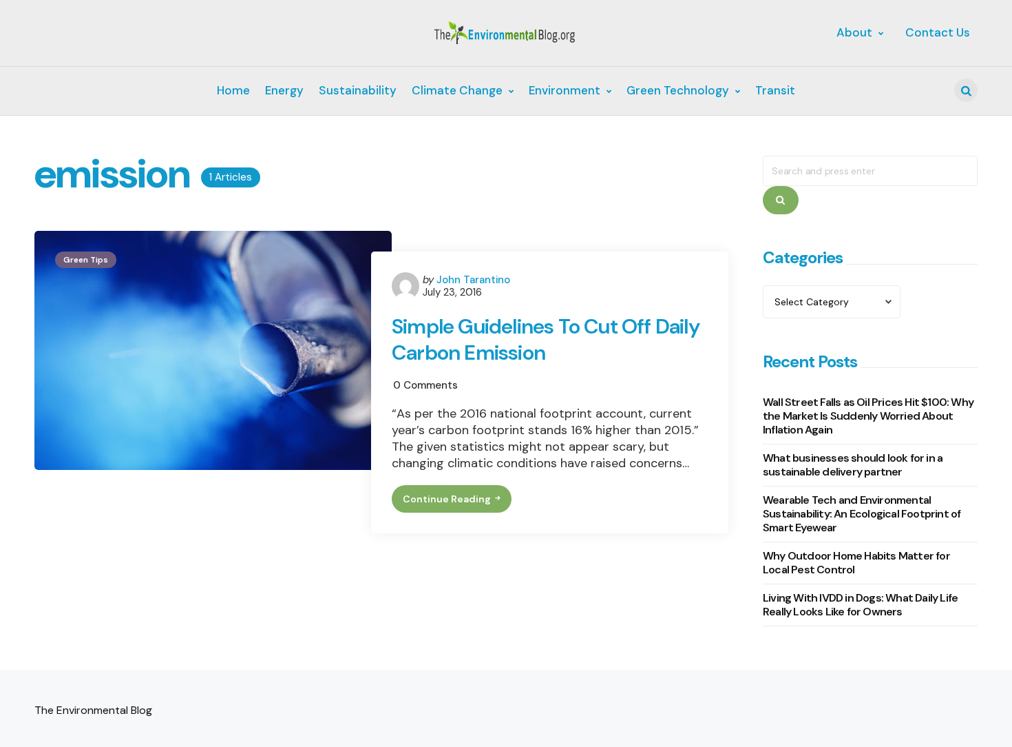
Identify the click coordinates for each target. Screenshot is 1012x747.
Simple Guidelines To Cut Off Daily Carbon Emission (545, 339)
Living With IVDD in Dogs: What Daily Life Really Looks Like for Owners (860, 605)
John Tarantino (473, 280)
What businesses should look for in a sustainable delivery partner (852, 465)
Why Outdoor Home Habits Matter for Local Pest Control (856, 563)
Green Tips (85, 259)
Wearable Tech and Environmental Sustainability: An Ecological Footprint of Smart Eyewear (861, 514)
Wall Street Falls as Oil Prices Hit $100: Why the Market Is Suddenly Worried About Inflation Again (868, 416)
